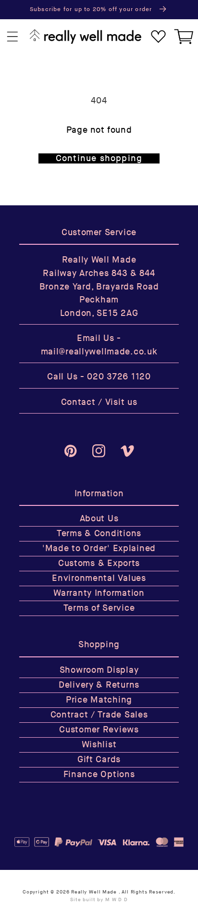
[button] (12, 37)
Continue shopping (99, 158)
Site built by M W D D (99, 900)
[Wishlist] (158, 37)
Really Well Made (93, 892)
